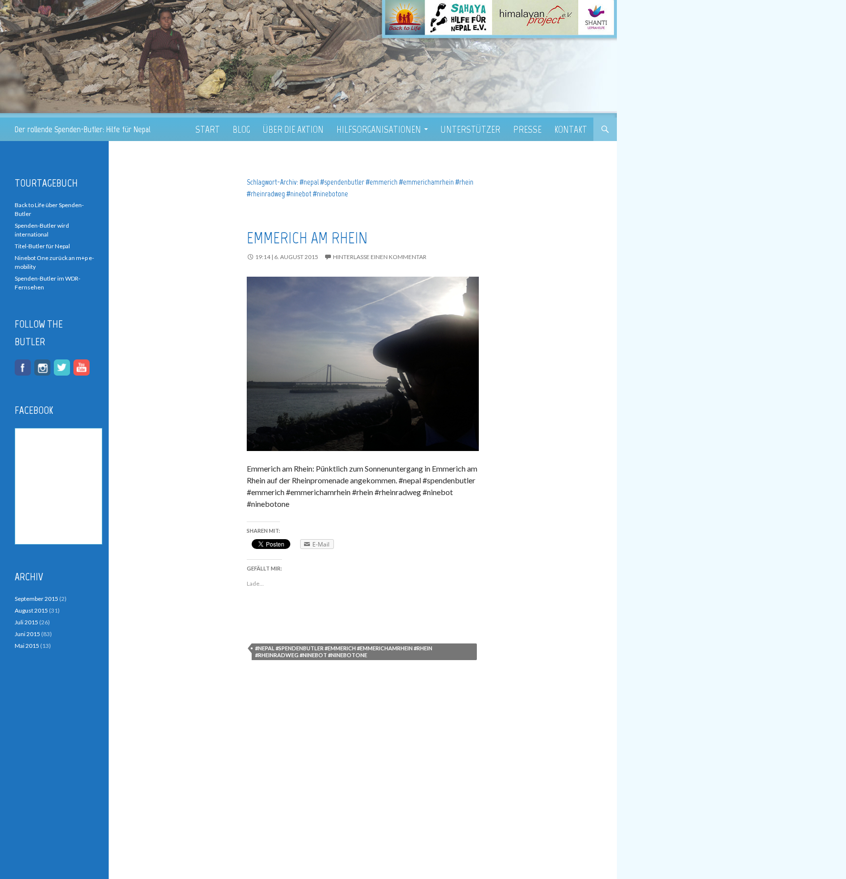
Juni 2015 (27, 634)
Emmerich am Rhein (307, 238)
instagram (42, 367)
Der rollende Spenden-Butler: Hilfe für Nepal (82, 129)
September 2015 (36, 598)
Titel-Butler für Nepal (42, 246)
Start (207, 129)
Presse (527, 129)
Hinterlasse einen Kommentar (379, 257)
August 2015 (31, 610)
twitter (62, 367)
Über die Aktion (293, 129)
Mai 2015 (27, 645)
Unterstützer (470, 129)
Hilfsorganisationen (378, 129)
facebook (23, 367)
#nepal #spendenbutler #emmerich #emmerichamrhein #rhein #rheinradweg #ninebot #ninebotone (343, 651)
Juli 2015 (26, 622)
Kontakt (570, 129)
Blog (241, 129)
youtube (81, 367)
